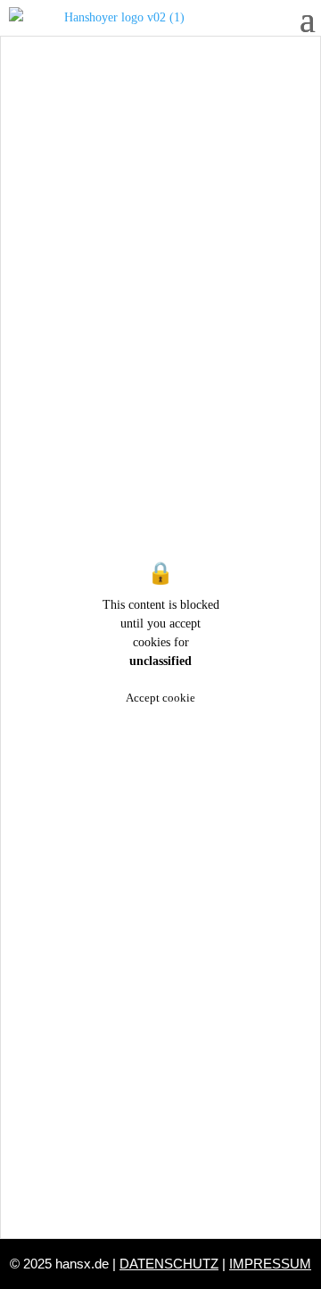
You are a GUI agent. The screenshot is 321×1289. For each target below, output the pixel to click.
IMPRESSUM (270, 1263)
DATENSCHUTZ (168, 1263)
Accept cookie (160, 697)
